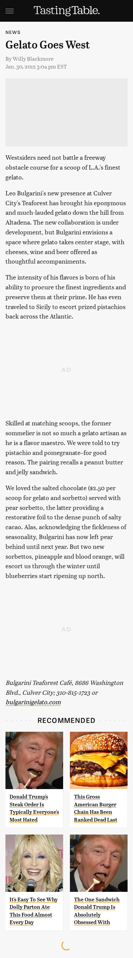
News (12, 32)
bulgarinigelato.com (33, 701)
